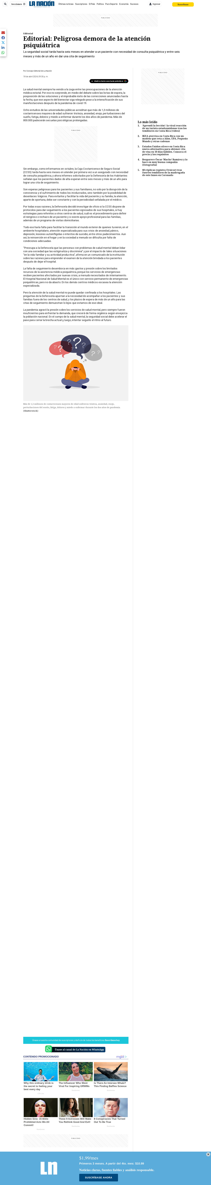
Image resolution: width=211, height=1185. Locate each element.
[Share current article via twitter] (3, 42)
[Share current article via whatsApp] (3, 52)
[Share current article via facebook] (3, 37)
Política (100, 4)
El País (92, 4)
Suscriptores (81, 4)
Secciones (16, 4)
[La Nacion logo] (41, 4)
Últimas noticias (65, 4)
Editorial (28, 33)
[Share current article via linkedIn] (3, 47)
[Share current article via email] (3, 32)
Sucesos (134, 4)
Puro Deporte (111, 4)
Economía (123, 4)
